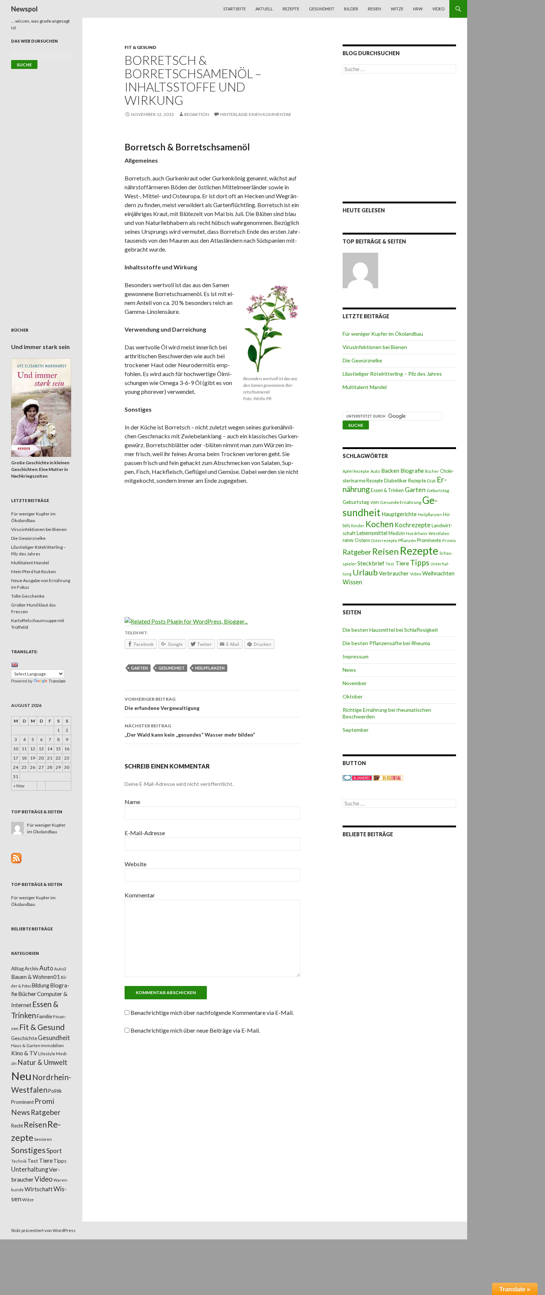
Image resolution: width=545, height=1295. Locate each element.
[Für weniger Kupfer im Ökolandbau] (360, 270)
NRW (418, 8)
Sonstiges (28, 1150)
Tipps (419, 562)
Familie (44, 1016)
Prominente (429, 540)
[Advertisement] (212, 546)
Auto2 (60, 968)
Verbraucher (394, 573)
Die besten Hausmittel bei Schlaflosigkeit (390, 630)
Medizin (397, 533)
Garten (139, 667)
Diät (431, 481)
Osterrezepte (384, 540)
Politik (55, 1091)
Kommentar (140, 895)
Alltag (17, 969)
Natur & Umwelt (42, 1062)
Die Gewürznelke (362, 360)
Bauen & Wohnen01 (35, 976)
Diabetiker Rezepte (405, 481)
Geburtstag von (361, 502)
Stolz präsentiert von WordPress (43, 1230)
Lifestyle (46, 1053)
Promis (449, 540)
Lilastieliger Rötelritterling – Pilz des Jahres (392, 374)
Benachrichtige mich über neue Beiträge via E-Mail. (195, 1030)
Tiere (402, 563)
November (355, 683)
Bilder (351, 8)
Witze (397, 8)
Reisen (374, 8)
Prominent (22, 1102)
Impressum (356, 656)
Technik (19, 1161)
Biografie (412, 470)
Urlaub (365, 572)
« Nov (18, 785)
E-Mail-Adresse (145, 832)
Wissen (352, 581)
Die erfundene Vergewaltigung (162, 703)
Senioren (43, 1139)
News (349, 670)
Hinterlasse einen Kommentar (255, 114)
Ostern (362, 540)
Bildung (40, 985)
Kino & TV (24, 1053)
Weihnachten (438, 573)
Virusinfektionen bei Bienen (375, 347)
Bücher (432, 471)
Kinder (357, 525)
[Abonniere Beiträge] (16, 857)
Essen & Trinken (387, 490)
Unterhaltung (29, 1169)
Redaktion (196, 114)
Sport (54, 1151)
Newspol (24, 9)
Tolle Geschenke (27, 596)
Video (438, 8)
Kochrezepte (412, 525)
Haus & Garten (25, 1045)
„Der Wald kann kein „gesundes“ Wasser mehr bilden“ (190, 730)
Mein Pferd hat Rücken (33, 571)
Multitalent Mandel (365, 387)
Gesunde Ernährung (400, 502)
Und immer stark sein (40, 346)
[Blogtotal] (388, 777)
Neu (21, 1075)
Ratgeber (357, 552)
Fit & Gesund (140, 47)
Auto (375, 471)
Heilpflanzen (210, 667)
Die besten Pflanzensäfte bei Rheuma (386, 643)
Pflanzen (407, 540)
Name (132, 801)
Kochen (379, 524)
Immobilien (52, 1045)
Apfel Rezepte (356, 471)
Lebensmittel (372, 533)
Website (135, 863)
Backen (390, 470)
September (356, 730)
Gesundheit (321, 8)
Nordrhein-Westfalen (427, 533)
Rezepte (291, 8)
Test (390, 563)
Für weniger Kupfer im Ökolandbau (383, 334)
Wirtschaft (38, 1188)
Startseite (234, 8)
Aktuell (264, 8)
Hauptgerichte (399, 514)
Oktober (353, 696)
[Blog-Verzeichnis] (357, 777)
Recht (17, 1126)
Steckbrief (370, 563)
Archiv (31, 969)
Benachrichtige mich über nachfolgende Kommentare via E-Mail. (212, 1012)
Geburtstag (438, 490)
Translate (57, 681)
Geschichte (24, 1038)
